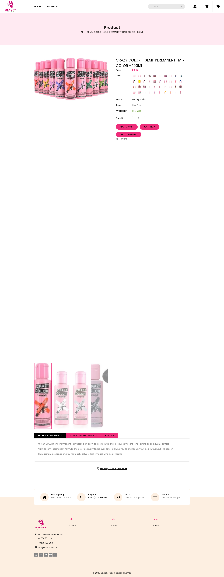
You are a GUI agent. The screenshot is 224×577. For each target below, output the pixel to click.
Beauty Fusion (139, 99)
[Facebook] (41, 555)
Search (72, 525)
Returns (165, 494)
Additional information (83, 435)
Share (124, 138)
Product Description (50, 435)
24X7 (127, 494)
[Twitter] (36, 555)
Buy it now (150, 126)
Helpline (92, 494)
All (82, 32)
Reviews (109, 435)
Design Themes (123, 572)
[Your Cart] (206, 6)
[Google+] (50, 555)
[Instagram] (55, 555)
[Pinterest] (46, 555)
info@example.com (48, 547)
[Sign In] (195, 6)
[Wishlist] (218, 6)
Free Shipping (57, 494)
